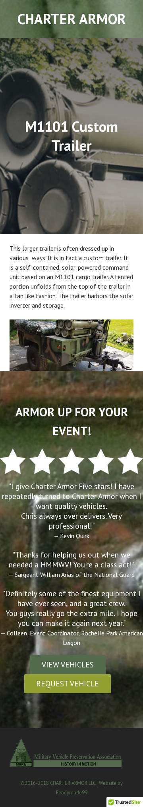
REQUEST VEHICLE (67, 683)
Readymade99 (71, 792)
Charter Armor (71, 18)
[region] (71, 345)
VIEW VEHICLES (68, 664)
